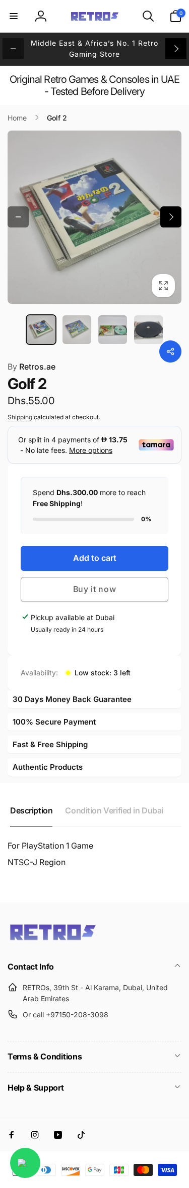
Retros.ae (31, 367)
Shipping (20, 417)
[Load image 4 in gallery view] (148, 329)
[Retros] (53, 939)
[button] (14, 16)
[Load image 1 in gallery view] (41, 329)
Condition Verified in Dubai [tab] (114, 810)
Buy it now (94, 589)
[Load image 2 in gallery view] (76, 329)
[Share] (170, 351)
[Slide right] (175, 48)
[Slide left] (13, 48)
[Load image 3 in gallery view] (112, 329)
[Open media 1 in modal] (94, 217)
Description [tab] (31, 810)
